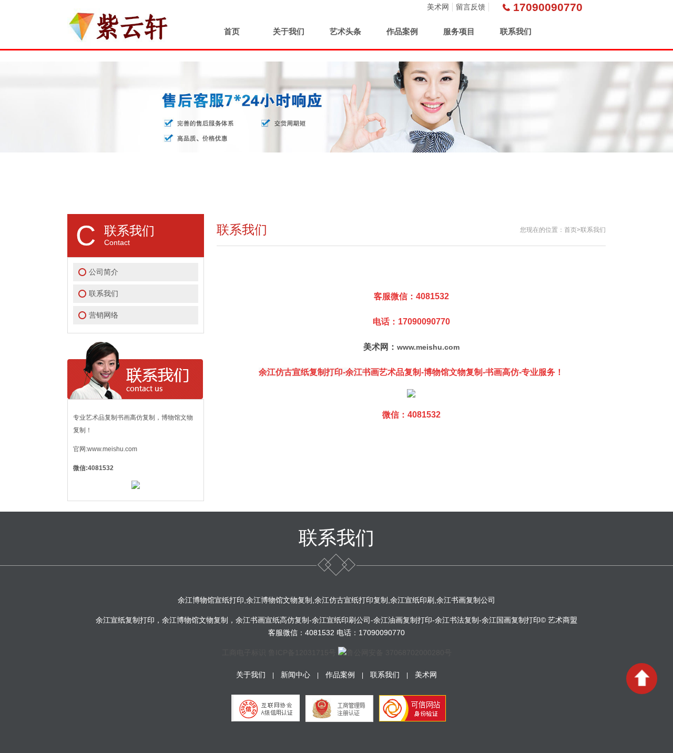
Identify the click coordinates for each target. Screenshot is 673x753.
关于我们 (288, 31)
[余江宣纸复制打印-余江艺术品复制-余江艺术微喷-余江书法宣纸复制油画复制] (119, 24)
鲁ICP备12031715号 (302, 652)
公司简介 (103, 272)
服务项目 (459, 31)
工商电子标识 (244, 652)
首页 (232, 31)
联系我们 (516, 31)
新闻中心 (295, 674)
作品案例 (402, 31)
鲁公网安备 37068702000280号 (399, 652)
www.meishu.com (428, 347)
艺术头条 (345, 31)
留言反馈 (470, 7)
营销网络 (103, 315)
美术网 (438, 7)
